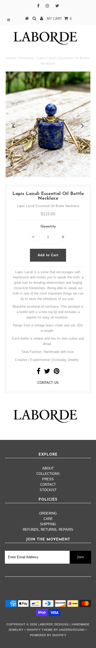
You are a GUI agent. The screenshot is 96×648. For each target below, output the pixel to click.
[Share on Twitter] (47, 372)
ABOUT (48, 468)
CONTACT (48, 484)
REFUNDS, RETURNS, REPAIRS (48, 529)
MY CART (59, 19)
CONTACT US (48, 383)
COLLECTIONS (48, 474)
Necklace (26, 58)
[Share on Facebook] (38, 372)
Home (11, 58)
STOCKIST (48, 490)
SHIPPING (48, 524)
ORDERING (48, 513)
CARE (48, 519)
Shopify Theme (40, 629)
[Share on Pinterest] (56, 372)
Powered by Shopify (48, 635)
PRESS (48, 479)
